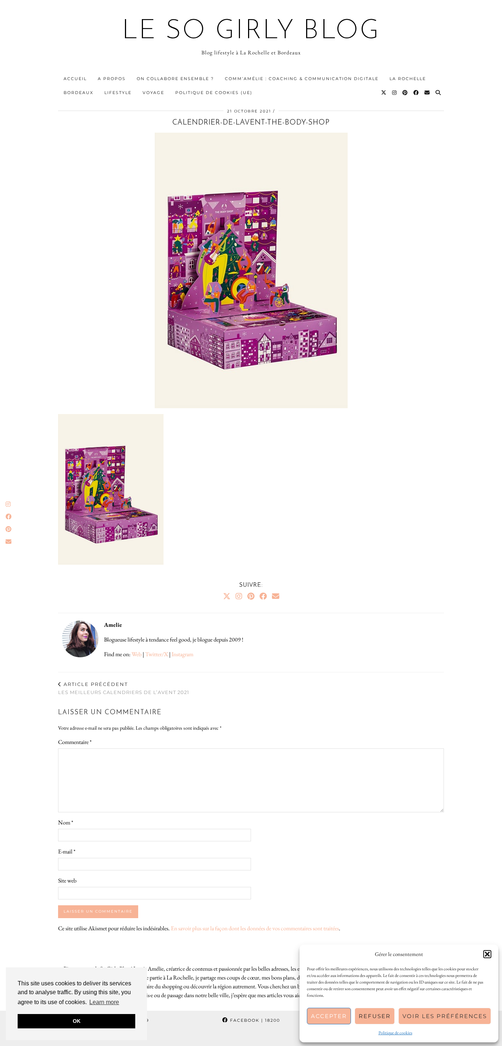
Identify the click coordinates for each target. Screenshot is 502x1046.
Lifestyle (118, 92)
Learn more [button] (104, 1002)
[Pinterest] (405, 93)
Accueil (75, 78)
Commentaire (75, 742)
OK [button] (76, 1021)
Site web (67, 880)
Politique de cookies (395, 1033)
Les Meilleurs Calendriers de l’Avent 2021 (123, 688)
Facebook (254, 1020)
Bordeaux (78, 92)
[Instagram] (394, 93)
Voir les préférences (444, 1016)
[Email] (427, 93)
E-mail (66, 851)
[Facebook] (416, 93)
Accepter (329, 1016)
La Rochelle (408, 78)
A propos (112, 78)
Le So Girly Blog (251, 31)
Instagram (182, 654)
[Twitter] (384, 93)
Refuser (375, 1016)
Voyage (153, 92)
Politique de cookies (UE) (213, 92)
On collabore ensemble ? (175, 78)
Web (136, 654)
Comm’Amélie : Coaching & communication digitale (302, 78)
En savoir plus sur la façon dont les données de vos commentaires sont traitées (255, 928)
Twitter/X (156, 654)
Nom (65, 822)
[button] (487, 954)
